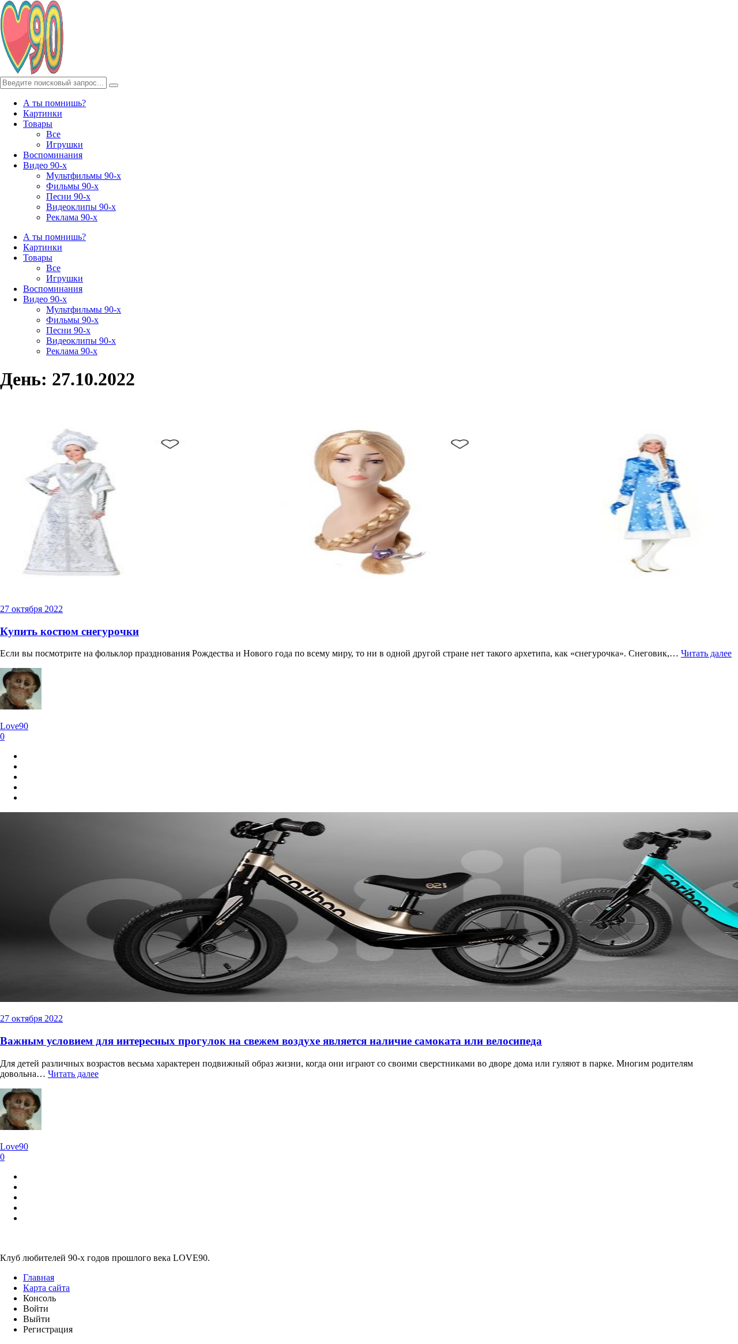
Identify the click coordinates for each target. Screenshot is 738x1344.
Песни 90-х (68, 196)
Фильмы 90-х (72, 186)
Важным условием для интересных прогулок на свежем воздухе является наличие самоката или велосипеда (271, 1041)
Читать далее (706, 653)
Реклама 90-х (71, 217)
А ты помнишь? (54, 103)
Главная (38, 1277)
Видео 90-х (45, 165)
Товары (37, 124)
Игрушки (64, 144)
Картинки (42, 113)
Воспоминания (52, 155)
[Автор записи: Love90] (21, 706)
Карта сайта (46, 1288)
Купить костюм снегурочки (69, 631)
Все (53, 134)
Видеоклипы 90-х (81, 207)
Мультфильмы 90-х (83, 176)
